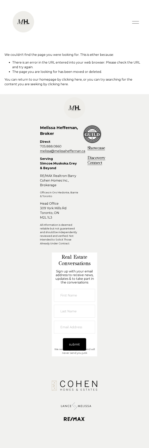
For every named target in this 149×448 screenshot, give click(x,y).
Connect (94, 162)
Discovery (96, 157)
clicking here (72, 79)
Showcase (96, 148)
